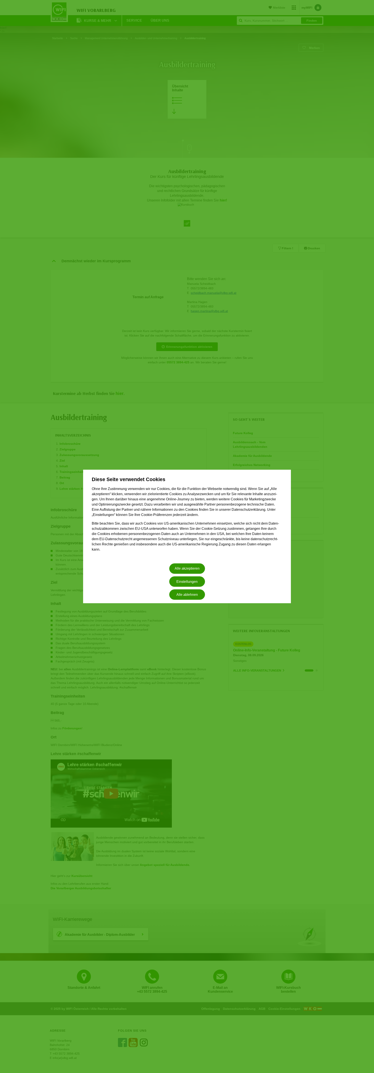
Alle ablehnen (187, 594)
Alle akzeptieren (187, 568)
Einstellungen (187, 581)
